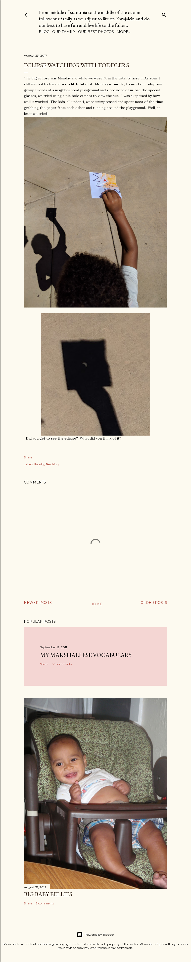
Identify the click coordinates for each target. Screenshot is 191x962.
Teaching (52, 464)
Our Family (63, 32)
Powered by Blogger (99, 934)
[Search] (164, 14)
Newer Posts (38, 602)
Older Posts (154, 602)
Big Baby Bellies (48, 894)
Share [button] (28, 457)
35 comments (62, 664)
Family (39, 464)
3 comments (45, 903)
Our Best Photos (96, 32)
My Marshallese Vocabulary (86, 655)
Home (96, 604)
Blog (44, 32)
